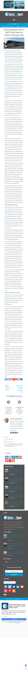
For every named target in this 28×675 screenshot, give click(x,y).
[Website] (11, 432)
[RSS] (8, 24)
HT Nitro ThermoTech (16, 73)
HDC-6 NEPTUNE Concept (11, 209)
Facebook (20, 428)
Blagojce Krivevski (16, 418)
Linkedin (16, 428)
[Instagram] (13, 24)
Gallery (6, 437)
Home (2, 26)
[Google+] (15, 432)
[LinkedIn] (15, 24)
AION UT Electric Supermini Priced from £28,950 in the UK (16, 495)
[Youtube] (19, 24)
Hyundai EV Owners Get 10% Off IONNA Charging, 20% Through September (16, 503)
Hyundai (6, 100)
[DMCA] (7, 595)
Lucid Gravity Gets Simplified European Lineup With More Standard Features (15, 480)
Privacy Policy (12, 26)
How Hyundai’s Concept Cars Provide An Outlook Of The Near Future (8, 410)
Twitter (11, 428)
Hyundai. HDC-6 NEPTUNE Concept (13, 446)
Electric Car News (9, 441)
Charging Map (24, 26)
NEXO (12, 90)
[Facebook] (10, 24)
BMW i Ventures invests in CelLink (8, 388)
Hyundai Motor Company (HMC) (12, 50)
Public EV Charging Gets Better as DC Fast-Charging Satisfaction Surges (15, 471)
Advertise (18, 26)
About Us (6, 26)
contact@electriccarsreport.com (15, 562)
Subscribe (14, 574)
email (16, 426)
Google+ (14, 430)
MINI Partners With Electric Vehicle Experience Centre (19, 388)
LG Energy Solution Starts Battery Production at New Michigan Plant (15, 488)
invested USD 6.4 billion (14, 92)
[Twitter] (17, 24)
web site (20, 426)
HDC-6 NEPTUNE (18, 64)
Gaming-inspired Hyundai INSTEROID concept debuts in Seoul (19, 410)
